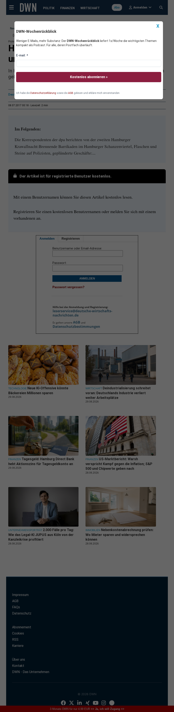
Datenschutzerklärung (43, 93)
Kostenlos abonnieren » (89, 77)
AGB (70, 93)
